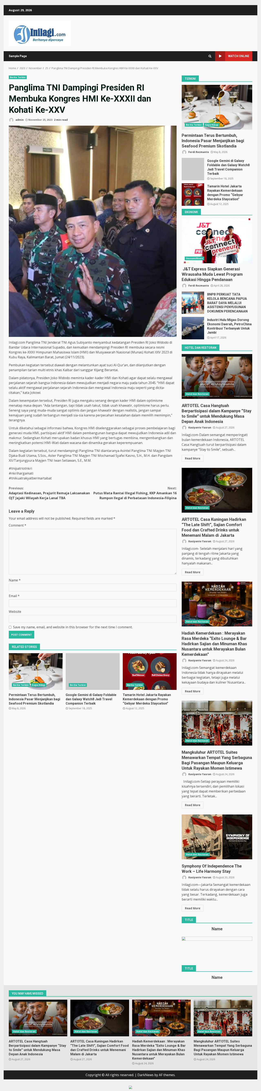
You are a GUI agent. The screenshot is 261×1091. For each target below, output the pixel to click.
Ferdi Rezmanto (198, 152)
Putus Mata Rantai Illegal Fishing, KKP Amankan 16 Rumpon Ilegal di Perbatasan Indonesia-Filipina (135, 493)
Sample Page (18, 56)
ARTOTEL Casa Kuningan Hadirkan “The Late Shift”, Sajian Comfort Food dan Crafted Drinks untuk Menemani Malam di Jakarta (217, 490)
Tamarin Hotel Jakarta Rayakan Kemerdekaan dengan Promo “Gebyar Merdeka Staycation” (150, 671)
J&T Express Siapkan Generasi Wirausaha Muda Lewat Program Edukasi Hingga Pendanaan (217, 240)
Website (15, 611)
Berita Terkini (17, 77)
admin (19, 120)
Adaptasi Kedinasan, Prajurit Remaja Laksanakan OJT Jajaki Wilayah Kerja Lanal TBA (49, 493)
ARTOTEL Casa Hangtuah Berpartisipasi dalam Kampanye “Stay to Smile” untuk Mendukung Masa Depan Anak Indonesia (217, 376)
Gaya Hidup (38, 685)
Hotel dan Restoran (197, 394)
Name (15, 580)
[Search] (210, 56)
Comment (17, 525)
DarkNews (145, 1075)
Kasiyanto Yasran (199, 427)
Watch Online (238, 56)
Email (14, 596)
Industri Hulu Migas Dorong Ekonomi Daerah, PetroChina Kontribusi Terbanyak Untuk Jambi (193, 328)
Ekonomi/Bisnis (194, 258)
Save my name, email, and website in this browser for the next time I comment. (73, 627)
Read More (192, 458)
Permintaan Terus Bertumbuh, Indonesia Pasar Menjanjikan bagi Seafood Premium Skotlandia (36, 671)
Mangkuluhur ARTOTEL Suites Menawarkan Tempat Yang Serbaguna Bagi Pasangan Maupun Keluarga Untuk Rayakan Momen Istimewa (217, 723)
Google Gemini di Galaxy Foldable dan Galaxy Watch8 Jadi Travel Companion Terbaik (92, 671)
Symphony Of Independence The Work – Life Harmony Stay (217, 836)
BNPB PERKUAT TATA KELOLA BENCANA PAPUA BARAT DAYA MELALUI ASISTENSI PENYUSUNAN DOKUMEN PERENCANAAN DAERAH (193, 302)
